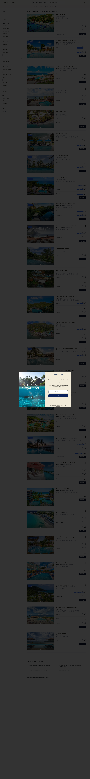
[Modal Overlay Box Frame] (45, 389)
